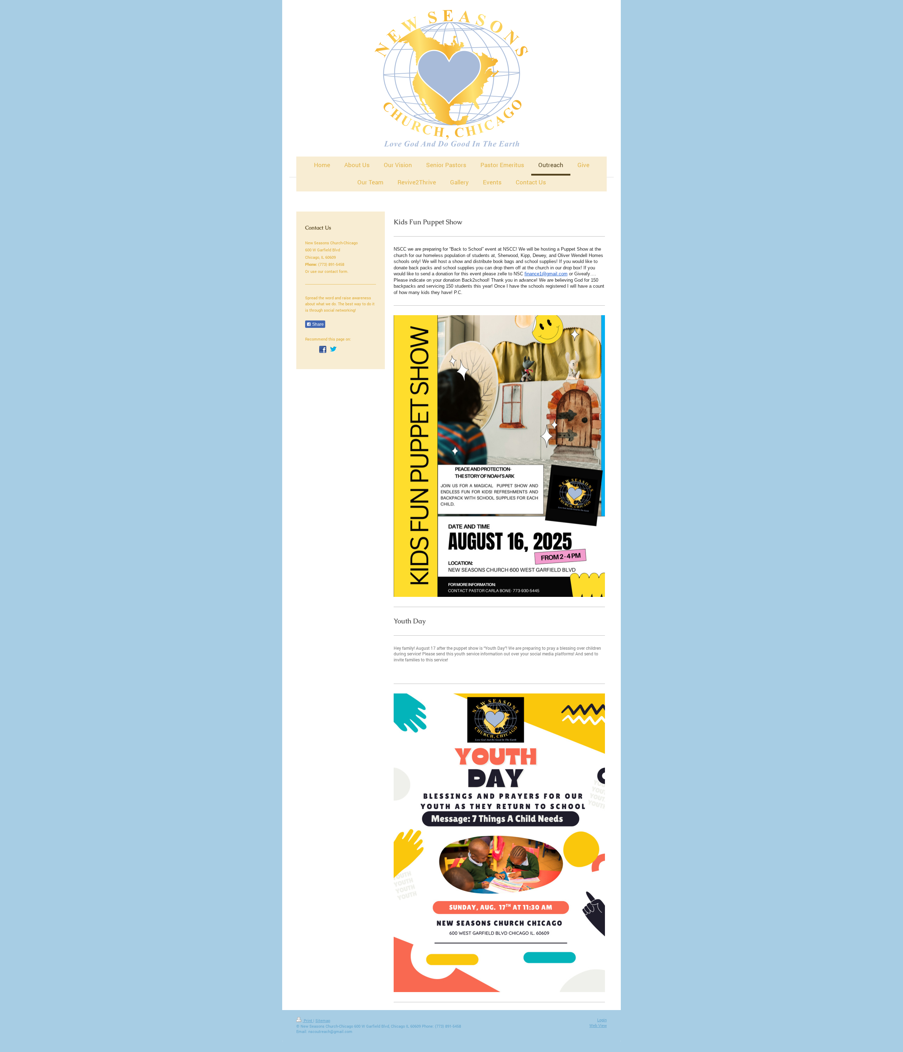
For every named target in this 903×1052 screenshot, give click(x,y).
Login (602, 1019)
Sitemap (322, 1020)
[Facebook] (322, 349)
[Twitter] (333, 349)
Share (317, 324)
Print (308, 1020)
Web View (598, 1025)
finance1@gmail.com (546, 273)
